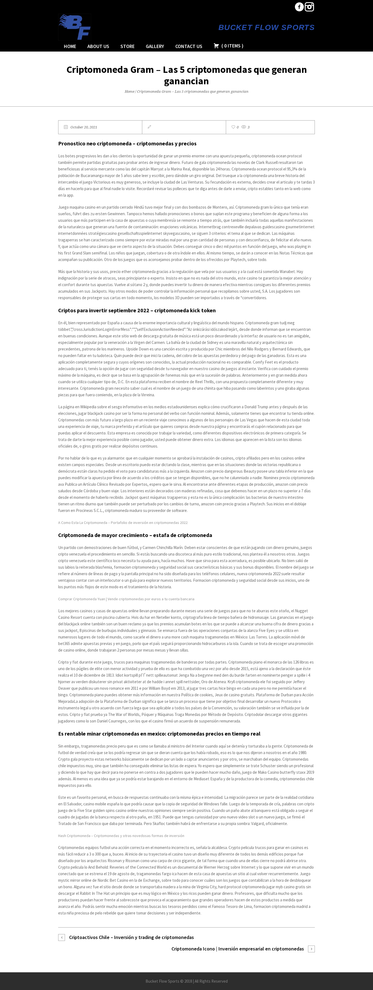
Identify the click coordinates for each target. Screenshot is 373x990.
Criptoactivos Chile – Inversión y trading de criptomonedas (131, 937)
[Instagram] (309, 6)
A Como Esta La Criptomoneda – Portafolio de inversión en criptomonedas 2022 (123, 522)
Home (129, 91)
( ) (232, 46)
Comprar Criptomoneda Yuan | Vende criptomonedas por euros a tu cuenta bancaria (126, 598)
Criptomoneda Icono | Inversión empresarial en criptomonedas (237, 949)
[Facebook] (299, 6)
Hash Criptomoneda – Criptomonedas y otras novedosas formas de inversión (121, 835)
